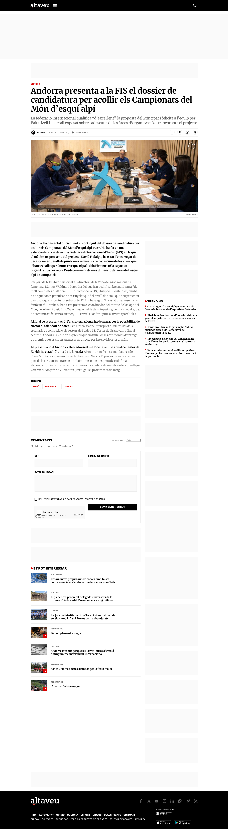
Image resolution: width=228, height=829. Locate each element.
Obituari (129, 814)
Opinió (60, 814)
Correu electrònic (98, 456)
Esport (35, 84)
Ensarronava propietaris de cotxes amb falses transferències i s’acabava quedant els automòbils (83, 581)
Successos (56, 575)
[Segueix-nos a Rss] (196, 801)
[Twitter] (179, 132)
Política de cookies (121, 819)
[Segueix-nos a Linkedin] (172, 801)
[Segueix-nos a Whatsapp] (180, 801)
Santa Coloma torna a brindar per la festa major (81, 668)
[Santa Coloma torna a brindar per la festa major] (39, 667)
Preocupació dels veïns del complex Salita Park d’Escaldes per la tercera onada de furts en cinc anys (170, 341)
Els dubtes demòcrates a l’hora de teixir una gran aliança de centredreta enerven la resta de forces (171, 318)
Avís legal (141, 819)
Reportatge (57, 629)
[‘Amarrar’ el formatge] (39, 685)
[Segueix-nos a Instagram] (164, 801)
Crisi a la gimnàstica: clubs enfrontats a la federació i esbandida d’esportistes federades (170, 308)
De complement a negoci (66, 633)
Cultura (55, 646)
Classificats (112, 814)
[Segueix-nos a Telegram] (188, 801)
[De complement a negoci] (39, 632)
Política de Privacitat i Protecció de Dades (83, 499)
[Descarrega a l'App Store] (163, 822)
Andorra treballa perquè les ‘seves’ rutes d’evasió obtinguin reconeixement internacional (82, 652)
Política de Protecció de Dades (88, 819)
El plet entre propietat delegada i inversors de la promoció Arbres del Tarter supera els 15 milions (82, 599)
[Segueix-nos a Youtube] (156, 801)
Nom (37, 456)
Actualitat (46, 814)
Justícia (55, 593)
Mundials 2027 (52, 386)
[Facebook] (172, 132)
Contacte (47, 819)
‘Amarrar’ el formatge (65, 686)
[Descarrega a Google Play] (182, 822)
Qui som (35, 819)
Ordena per (118, 440)
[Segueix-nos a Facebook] (141, 801)
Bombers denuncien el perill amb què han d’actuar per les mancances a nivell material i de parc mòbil (170, 353)
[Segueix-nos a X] (149, 801)
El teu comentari (44, 472)
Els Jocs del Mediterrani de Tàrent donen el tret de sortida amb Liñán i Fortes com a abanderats (83, 617)
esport (69, 386)
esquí (36, 386)
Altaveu (41, 132)
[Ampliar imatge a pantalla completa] (191, 146)
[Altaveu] (40, 5)
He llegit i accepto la (71, 499)
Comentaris (81, 132)
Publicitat (62, 819)
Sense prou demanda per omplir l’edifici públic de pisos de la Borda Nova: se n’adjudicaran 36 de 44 (169, 330)
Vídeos (97, 814)
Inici (34, 814)
